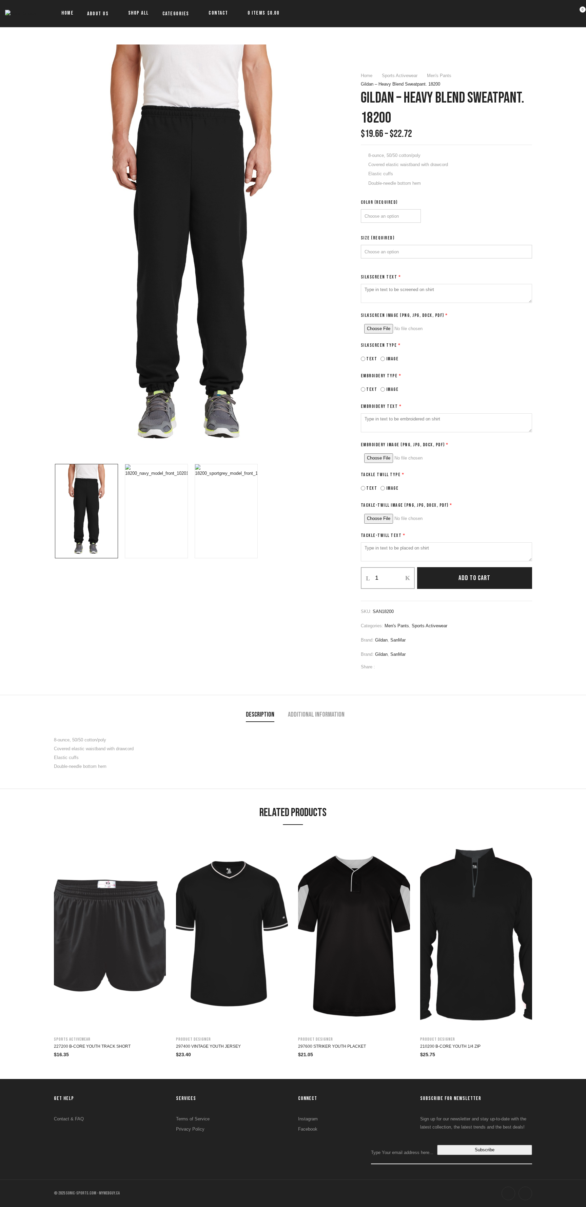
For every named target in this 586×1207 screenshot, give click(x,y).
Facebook (307, 1129)
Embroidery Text (381, 406)
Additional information (316, 714)
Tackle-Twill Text (383, 535)
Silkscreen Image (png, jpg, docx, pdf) (404, 315)
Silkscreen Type (381, 345)
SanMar (398, 640)
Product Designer (193, 1039)
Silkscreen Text (381, 277)
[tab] (260, 715)
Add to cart (474, 578)
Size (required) (378, 238)
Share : (368, 666)
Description (260, 714)
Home (366, 75)
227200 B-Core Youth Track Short (92, 1046)
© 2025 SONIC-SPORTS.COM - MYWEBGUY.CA (87, 1193)
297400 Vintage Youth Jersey (208, 1046)
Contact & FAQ (69, 1118)
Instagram (308, 1118)
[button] (578, 13)
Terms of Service (193, 1118)
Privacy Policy (190, 1129)
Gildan (381, 640)
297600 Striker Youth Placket (332, 1046)
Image (391, 359)
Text (371, 359)
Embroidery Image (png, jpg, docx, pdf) (405, 445)
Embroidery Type (381, 376)
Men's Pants (439, 75)
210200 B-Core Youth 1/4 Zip (450, 1046)
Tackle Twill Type (383, 475)
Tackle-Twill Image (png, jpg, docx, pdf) (406, 505)
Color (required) (379, 202)
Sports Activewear (399, 75)
